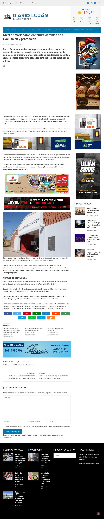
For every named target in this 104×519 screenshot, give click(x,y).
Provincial (31, 30)
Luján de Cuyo (25, 365)
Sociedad (15, 30)
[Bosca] (88, 131)
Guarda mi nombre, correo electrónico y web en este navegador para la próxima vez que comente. (37, 427)
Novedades (67, 30)
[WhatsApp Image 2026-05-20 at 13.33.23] (88, 92)
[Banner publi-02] (88, 176)
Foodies (40, 30)
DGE (14, 365)
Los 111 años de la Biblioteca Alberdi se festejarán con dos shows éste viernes (21, 375)
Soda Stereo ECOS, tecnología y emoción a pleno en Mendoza (94, 224)
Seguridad (48, 30)
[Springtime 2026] (37, 183)
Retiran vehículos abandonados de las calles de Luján (20, 458)
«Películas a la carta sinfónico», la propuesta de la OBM (93, 238)
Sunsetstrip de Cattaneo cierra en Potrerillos (93, 210)
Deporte (89, 30)
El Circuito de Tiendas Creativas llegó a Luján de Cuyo (45, 458)
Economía (58, 30)
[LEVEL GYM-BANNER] (37, 203)
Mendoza (31, 365)
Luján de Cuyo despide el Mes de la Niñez (19, 477)
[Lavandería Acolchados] (88, 53)
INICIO (7, 30)
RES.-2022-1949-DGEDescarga (53, 309)
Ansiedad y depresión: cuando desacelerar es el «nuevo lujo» (45, 478)
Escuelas (18, 365)
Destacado (15, 362)
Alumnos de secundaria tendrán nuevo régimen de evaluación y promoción (11, 330)
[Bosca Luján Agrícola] (37, 144)
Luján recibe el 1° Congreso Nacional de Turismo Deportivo (20, 497)
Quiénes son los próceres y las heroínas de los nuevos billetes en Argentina (53, 375)
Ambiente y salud (79, 30)
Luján (23, 30)
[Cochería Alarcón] (37, 349)
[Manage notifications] (98, 513)
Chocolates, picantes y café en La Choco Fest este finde (94, 253)
